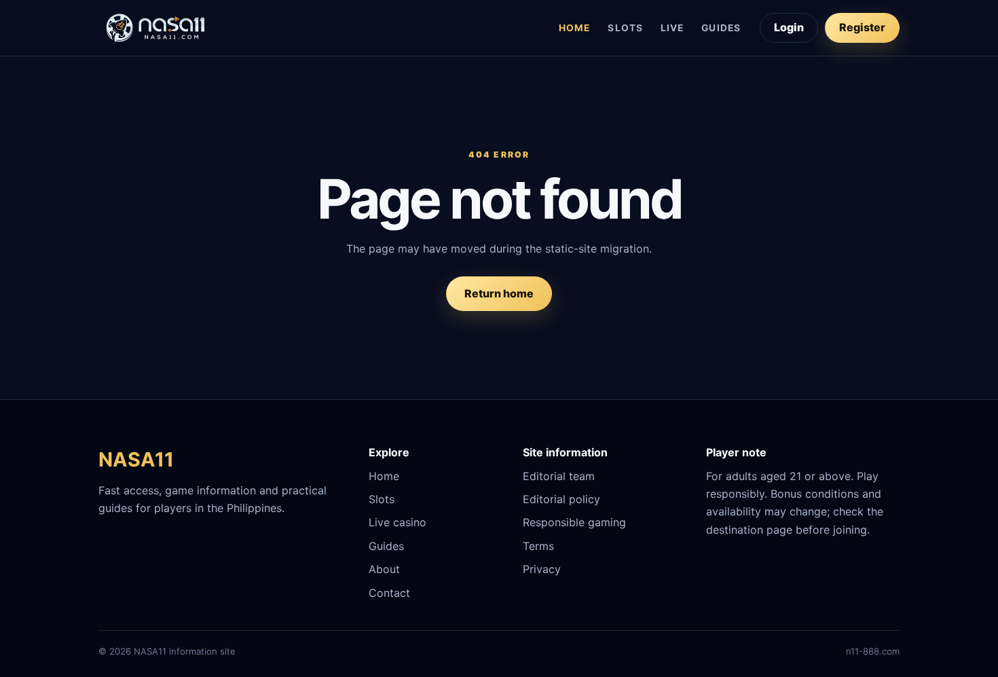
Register (862, 27)
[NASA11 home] (156, 28)
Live (672, 27)
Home (574, 27)
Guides (721, 27)
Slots (625, 27)
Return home (499, 293)
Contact (389, 593)
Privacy (542, 569)
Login (789, 27)
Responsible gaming (574, 522)
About (384, 569)
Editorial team (559, 476)
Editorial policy (561, 499)
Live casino (397, 522)
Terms (538, 546)
